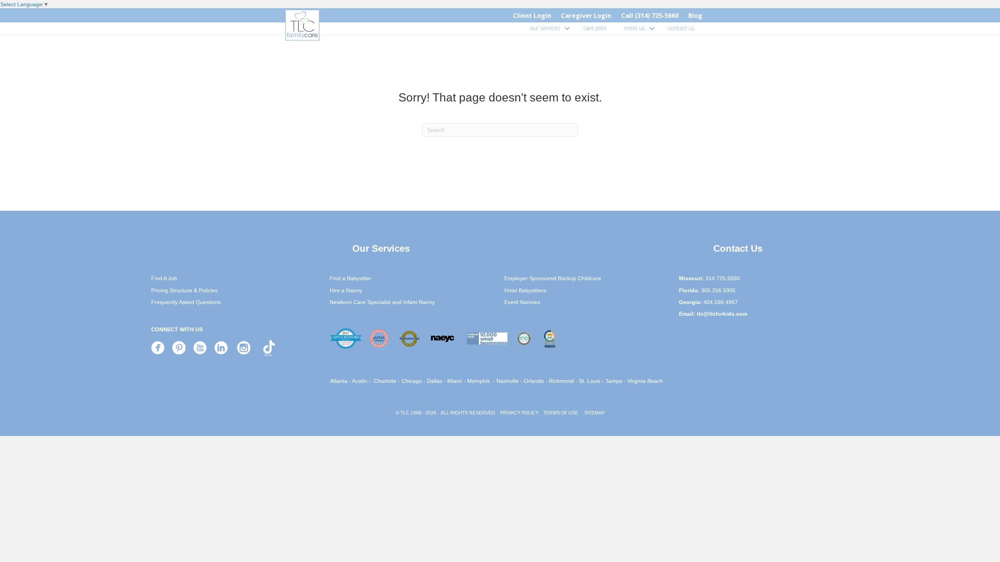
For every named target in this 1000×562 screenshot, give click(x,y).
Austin (359, 381)
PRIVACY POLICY (519, 413)
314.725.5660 (722, 278)
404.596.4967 (721, 302)
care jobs (595, 28)
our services (545, 28)
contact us (681, 28)
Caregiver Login (586, 15)
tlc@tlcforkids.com (722, 314)
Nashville (507, 381)
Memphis (478, 381)
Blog (695, 15)
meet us (634, 28)
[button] (567, 28)
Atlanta (338, 381)
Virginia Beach (645, 381)
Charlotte (385, 381)
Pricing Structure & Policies (184, 290)
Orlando (534, 381)
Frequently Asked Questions (186, 302)
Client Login (532, 15)
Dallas (434, 381)
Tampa (613, 381)
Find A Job (164, 278)
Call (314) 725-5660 (650, 15)
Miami (454, 381)
